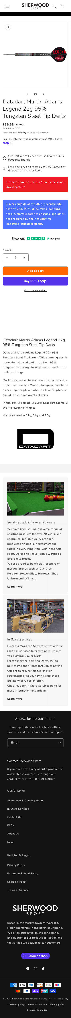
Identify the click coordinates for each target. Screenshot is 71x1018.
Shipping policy (56, 1004)
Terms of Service (18, 890)
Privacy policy (17, 1004)
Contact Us (14, 817)
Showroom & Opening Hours (25, 800)
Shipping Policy (17, 882)
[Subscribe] (60, 742)
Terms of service (36, 1004)
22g (28, 415)
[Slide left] (27, 94)
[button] (7, 6)
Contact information (37, 1010)
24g (35, 415)
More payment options (35, 290)
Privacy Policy (16, 865)
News (10, 842)
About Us (13, 833)
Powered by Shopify (40, 998)
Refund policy (61, 998)
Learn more (15, 586)
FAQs (10, 825)
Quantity (8, 250)
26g (47, 415)
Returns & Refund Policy (22, 873)
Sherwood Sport (20, 998)
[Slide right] (44, 94)
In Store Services (18, 809)
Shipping (22, 132)
